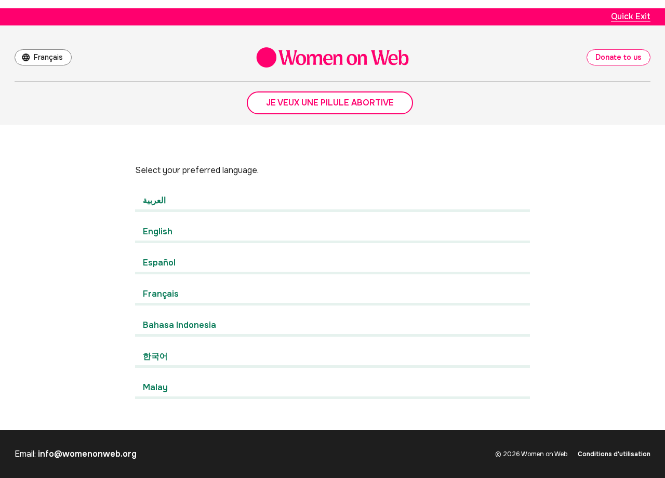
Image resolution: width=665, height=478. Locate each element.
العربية (154, 200)
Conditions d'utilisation (614, 454)
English (157, 231)
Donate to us (618, 57)
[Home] (332, 57)
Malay (155, 387)
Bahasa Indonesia (179, 325)
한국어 (155, 356)
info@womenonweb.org (87, 453)
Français (48, 57)
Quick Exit (630, 16)
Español (159, 262)
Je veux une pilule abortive (330, 102)
